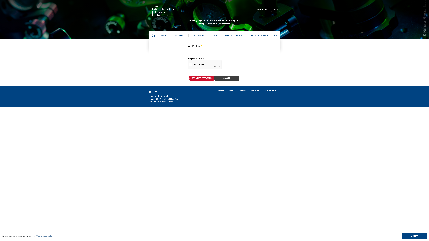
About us (164, 36)
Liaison (214, 36)
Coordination (198, 36)
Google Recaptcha (196, 58)
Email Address (195, 45)
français (275, 10)
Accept (414, 236)
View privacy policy (44, 236)
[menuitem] (220, 91)
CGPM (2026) (180, 36)
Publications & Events (258, 36)
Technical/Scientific (233, 36)
